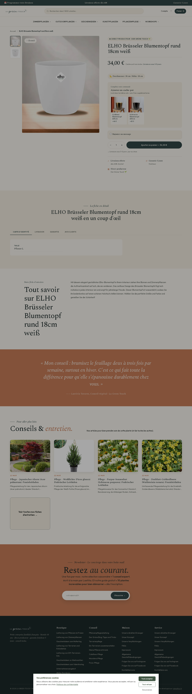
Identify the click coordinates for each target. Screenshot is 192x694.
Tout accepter (147, 679)
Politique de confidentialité (67, 684)
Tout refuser (147, 684)
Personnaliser (147, 690)
